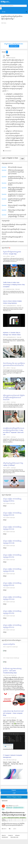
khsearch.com (9, 807)
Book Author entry (14, 837)
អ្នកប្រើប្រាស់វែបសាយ (18, 807)
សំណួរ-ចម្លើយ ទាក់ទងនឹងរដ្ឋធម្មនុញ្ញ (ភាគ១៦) (12, 556)
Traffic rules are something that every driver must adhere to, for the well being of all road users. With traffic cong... (13, 293)
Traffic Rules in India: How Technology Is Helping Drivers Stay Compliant (14, 284)
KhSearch (17, 835)
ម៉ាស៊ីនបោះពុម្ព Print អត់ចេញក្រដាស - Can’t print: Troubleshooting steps (12, 671)
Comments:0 (8, 151)
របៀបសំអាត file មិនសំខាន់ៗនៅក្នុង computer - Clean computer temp (13, 713)
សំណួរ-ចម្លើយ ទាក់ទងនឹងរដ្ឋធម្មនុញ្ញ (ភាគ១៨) (12, 528)
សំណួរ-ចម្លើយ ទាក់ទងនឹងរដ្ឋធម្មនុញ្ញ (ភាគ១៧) (12, 542)
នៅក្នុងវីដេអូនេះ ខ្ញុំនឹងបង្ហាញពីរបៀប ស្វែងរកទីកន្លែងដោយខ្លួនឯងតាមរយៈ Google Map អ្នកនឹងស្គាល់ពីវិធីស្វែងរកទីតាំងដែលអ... (13, 260)
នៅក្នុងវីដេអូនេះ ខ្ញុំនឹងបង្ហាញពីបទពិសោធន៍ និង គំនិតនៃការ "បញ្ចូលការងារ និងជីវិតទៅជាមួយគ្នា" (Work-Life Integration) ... (14, 441)
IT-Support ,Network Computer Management (12, 756)
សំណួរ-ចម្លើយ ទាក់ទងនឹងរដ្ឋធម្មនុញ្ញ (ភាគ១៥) (12, 570)
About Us (4, 835)
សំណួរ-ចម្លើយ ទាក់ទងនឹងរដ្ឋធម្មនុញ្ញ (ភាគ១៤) (12, 584)
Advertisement (5, 837)
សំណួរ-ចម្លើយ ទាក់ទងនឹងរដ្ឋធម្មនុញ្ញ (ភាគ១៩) (12, 514)
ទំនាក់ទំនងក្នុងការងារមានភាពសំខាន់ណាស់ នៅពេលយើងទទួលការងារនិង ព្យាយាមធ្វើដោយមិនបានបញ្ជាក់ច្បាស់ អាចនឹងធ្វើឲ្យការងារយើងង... (13, 372)
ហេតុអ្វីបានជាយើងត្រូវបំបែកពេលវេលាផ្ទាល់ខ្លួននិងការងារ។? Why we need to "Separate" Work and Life (13, 431)
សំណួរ (4, 506)
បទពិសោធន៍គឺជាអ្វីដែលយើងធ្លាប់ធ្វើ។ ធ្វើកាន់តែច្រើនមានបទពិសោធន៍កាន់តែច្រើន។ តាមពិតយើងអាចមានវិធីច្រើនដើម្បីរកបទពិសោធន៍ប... (13, 406)
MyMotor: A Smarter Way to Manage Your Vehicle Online (12, 334)
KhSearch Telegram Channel (14, 797)
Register (14, 790)
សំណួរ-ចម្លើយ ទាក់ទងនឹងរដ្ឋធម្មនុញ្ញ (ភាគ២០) (12, 500)
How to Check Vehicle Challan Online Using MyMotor (12, 302)
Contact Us (10, 835)
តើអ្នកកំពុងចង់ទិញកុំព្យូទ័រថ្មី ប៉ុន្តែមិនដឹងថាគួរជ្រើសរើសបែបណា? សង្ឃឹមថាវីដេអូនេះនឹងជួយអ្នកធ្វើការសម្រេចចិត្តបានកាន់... (14, 471)
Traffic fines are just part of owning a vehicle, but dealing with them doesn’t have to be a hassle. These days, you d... (13, 309)
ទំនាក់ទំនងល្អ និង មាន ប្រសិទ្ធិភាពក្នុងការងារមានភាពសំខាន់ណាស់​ (14, 364)
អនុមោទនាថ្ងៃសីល (9, 644)
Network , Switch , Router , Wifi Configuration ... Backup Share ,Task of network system (13, 764)
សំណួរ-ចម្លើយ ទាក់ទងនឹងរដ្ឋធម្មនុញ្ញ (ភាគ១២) (12, 612)
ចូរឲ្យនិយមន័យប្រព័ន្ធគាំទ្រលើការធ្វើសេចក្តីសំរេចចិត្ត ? (11, 17)
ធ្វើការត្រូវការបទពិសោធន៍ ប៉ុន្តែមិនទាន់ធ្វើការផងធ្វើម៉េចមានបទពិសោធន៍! (14, 397)
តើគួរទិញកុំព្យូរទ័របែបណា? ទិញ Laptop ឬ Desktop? (13, 464)
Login (22, 159)
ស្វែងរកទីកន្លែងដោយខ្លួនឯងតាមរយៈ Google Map (12, 253)
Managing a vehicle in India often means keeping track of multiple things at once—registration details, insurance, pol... (14, 341)
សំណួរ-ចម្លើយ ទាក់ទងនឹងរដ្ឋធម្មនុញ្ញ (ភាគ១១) (12, 626)
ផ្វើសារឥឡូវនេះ (14, 46)
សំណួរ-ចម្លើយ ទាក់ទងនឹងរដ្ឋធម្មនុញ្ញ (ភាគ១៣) (12, 598)
